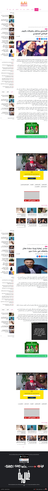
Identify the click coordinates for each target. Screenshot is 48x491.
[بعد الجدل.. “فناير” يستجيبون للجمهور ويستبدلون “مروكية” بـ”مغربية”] (11, 46)
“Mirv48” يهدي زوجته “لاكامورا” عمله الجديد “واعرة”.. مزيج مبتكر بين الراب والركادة (5, 42)
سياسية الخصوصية (7, 489)
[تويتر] (44, 39)
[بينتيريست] (40, 39)
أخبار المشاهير (37, 184)
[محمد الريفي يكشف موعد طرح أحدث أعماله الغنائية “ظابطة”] (31, 210)
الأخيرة (12, 92)
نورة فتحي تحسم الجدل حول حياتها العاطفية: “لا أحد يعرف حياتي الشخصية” (21, 214)
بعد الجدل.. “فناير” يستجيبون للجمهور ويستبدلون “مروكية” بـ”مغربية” (5, 46)
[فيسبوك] (46, 39)
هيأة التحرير (2, 489)
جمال (24, 9)
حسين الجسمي (43, 186)
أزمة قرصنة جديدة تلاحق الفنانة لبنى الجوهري (42, 214)
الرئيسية (40, 9)
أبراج (13, 9)
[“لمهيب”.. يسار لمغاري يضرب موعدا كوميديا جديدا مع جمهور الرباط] (11, 55)
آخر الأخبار (28, 9)
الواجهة (31, 184)
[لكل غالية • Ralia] (24, 4)
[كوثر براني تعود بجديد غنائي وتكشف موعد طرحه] (42, 220)
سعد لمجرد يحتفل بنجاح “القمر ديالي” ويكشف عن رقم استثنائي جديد (21, 225)
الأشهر (8, 92)
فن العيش (17, 9)
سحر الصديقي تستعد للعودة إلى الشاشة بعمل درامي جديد (31, 225)
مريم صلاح (45, 36)
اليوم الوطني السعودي (24, 184)
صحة (21, 9)
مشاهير (37, 9)
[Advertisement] (32, 19)
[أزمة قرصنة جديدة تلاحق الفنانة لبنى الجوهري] (42, 210)
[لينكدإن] (42, 39)
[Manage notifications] (46, 489)
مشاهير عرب (37, 186)
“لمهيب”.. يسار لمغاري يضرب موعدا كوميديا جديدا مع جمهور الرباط (4, 54)
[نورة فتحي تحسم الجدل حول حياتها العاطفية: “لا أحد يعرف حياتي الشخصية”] (21, 210)
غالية (34, 489)
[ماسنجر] (37, 39)
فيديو (10, 9)
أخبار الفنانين (44, 184)
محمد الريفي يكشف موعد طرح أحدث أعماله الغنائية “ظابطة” (32, 214)
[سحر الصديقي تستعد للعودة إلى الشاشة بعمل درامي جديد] (31, 220)
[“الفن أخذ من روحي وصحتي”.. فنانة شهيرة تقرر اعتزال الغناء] (11, 51)
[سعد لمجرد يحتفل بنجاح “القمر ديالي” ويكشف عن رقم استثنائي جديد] (21, 220)
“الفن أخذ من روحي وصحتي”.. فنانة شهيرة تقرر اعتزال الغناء (5, 50)
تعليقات (3, 92)
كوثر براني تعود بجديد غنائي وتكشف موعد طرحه (43, 225)
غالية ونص (32, 9)
